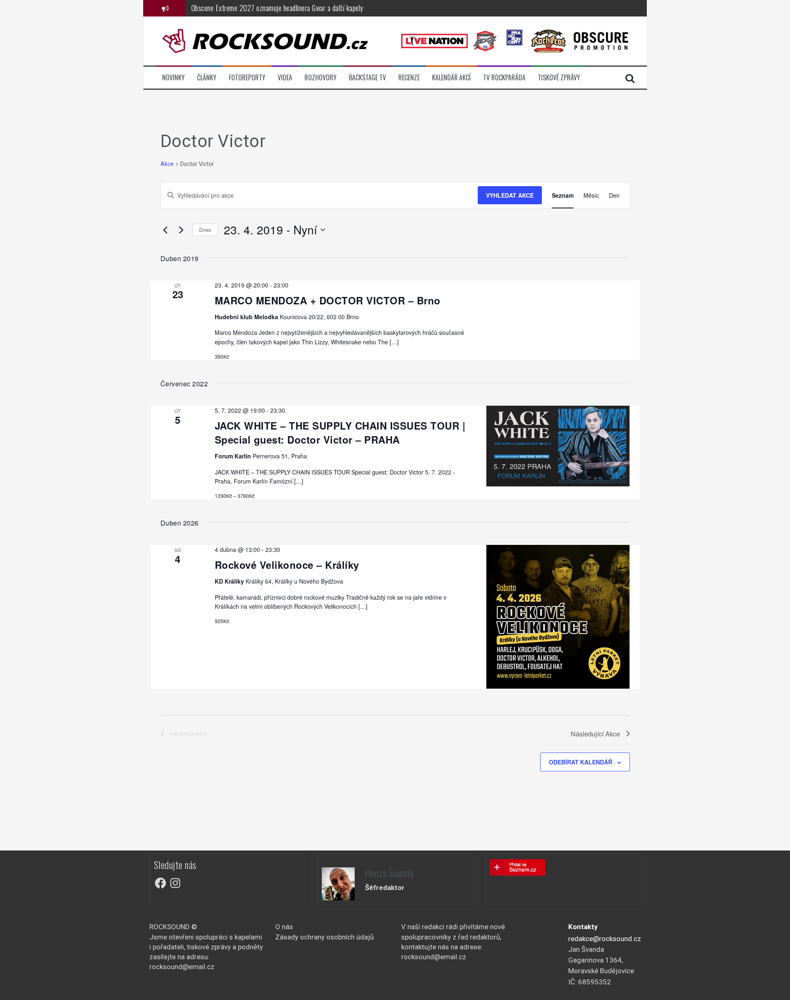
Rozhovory (320, 77)
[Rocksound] (265, 40)
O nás (284, 927)
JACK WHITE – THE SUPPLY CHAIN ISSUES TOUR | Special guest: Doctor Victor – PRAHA (340, 432)
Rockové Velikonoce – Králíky (287, 565)
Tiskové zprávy (559, 77)
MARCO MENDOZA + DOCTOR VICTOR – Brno (328, 300)
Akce (167, 164)
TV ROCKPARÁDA (504, 77)
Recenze (409, 77)
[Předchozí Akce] (165, 230)
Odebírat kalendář (580, 762)
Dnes (205, 229)
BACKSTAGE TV (367, 77)
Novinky (173, 77)
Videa (285, 77)
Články (206, 77)
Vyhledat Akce (510, 195)
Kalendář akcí (451, 77)
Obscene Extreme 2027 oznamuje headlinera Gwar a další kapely (277, 7)
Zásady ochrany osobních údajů (324, 937)
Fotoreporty (247, 77)
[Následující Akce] (181, 230)
